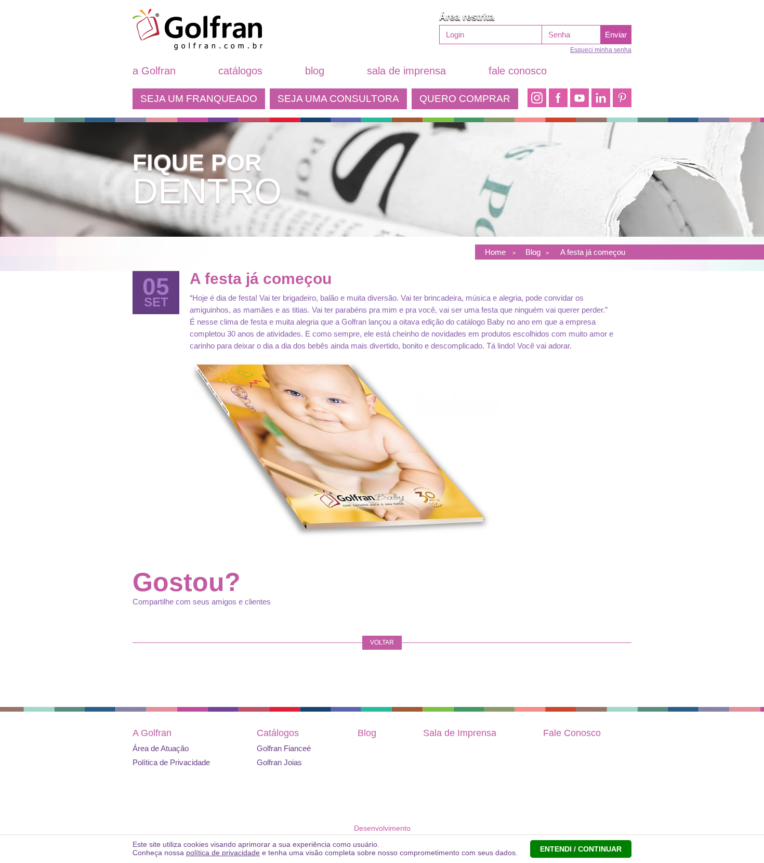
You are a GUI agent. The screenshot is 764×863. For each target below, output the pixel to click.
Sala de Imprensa (459, 733)
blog (314, 70)
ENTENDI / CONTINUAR (581, 849)
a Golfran (154, 70)
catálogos (240, 70)
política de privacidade (223, 852)
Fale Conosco (572, 733)
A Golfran (152, 733)
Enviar (616, 34)
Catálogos (278, 733)
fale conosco (518, 70)
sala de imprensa (406, 70)
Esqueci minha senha (600, 50)
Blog (367, 733)
